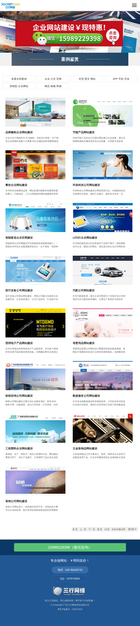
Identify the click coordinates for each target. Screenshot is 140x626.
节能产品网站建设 (84, 132)
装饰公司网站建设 (16, 501)
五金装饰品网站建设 (85, 448)
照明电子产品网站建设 (19, 343)
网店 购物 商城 (53, 86)
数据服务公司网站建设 (86, 395)
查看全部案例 (19, 78)
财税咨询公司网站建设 (19, 395)
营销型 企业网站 (19, 86)
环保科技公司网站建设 (86, 184)
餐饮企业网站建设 (16, 184)
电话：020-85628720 (70, 569)
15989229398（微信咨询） (70, 547)
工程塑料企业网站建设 (19, 448)
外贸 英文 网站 (87, 78)
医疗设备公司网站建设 (19, 290)
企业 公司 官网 (53, 78)
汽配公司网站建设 (84, 290)
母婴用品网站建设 (84, 343)
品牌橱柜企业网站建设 (19, 132)
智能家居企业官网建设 (19, 237)
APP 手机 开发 (121, 78)
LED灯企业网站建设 (85, 237)
